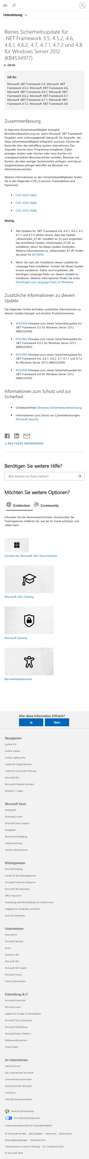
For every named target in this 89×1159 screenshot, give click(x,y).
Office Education (13, 895)
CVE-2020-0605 (26, 195)
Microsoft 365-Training (19, 597)
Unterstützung (13, 15)
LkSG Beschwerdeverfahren (18, 1099)
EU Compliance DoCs (53, 1146)
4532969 (21, 354)
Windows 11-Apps (14, 790)
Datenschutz (65, 1133)
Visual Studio (11, 1046)
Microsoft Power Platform (17, 1033)
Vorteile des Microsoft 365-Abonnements (31, 556)
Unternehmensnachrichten (18, 1079)
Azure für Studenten (15, 915)
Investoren (10, 1092)
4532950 (21, 370)
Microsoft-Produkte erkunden (19, 784)
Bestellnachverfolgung (16, 836)
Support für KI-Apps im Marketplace (23, 1013)
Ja (31, 722)
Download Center (14, 816)
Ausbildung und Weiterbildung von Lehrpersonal (29, 902)
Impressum (50, 1133)
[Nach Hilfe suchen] (14, 5)
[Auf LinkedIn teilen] (15, 435)
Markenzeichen (38, 1140)
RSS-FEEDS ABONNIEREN (25, 443)
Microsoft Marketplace (16, 1026)
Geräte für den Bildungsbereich (20, 875)
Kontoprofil (10, 809)
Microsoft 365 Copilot (16, 967)
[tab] (19, 505)
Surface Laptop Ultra (15, 757)
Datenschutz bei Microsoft (18, 1085)
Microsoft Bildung (14, 868)
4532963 (21, 339)
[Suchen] (79, 476)
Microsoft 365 (12, 777)
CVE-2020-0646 (26, 210)
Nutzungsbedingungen (16, 1140)
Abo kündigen (36, 1133)
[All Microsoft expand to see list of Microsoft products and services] (5, 6)
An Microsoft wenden (15, 1133)
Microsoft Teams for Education (20, 882)
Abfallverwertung (13, 843)
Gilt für (11, 65)
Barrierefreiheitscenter (18, 679)
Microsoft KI (11, 934)
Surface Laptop (12, 750)
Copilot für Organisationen (18, 764)
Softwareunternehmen (16, 1040)
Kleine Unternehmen (15, 981)
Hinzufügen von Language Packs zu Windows (44, 282)
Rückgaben (10, 829)
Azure (8, 947)
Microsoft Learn (13, 1007)
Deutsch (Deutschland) (22, 1111)
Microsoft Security (27, 419)
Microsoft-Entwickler (15, 1000)
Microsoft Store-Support (17, 823)
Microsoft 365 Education (17, 888)
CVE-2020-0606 (26, 203)
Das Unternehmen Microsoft (19, 1072)
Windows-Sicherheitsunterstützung (59, 407)
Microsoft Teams (13, 974)
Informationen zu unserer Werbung (22, 1146)
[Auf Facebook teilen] (7, 435)
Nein (57, 722)
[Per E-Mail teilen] (25, 435)
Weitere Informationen (16, 849)
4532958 (21, 323)
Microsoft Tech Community (18, 1020)
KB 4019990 (35, 254)
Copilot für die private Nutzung (20, 770)
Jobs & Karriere (12, 1066)
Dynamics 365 (12, 954)
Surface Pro (10, 744)
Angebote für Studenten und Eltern (22, 908)
